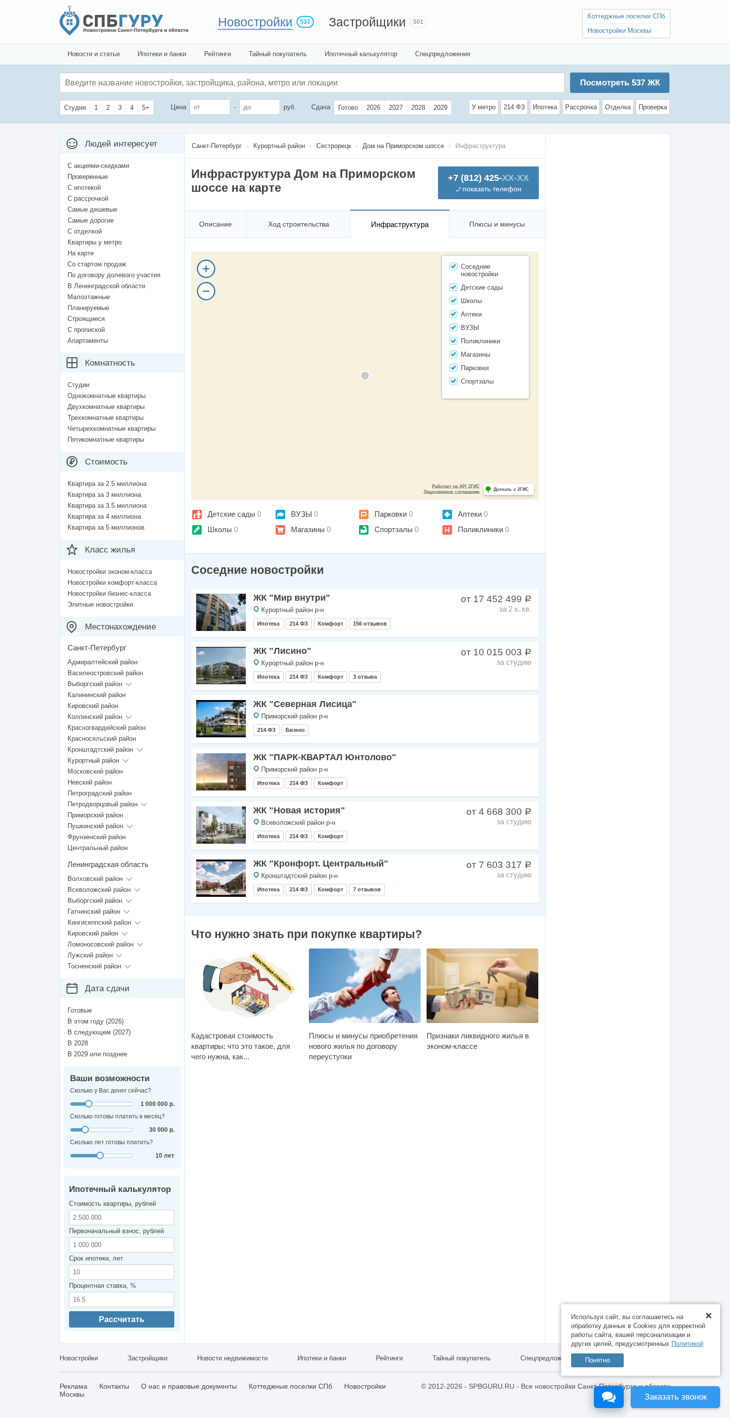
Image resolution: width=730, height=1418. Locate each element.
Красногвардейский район (107, 727)
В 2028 (78, 1043)
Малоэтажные (89, 297)
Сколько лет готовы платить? (111, 1142)
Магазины (308, 529)
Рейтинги (217, 54)
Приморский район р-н (294, 716)
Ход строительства (298, 224)
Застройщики (367, 22)
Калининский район (97, 695)
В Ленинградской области (106, 286)
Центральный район (98, 848)
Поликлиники (480, 529)
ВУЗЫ (301, 514)
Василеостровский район (105, 673)
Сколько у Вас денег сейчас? (110, 1090)
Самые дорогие (91, 220)
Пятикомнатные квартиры (106, 439)
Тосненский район (94, 966)
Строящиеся (86, 318)
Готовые (80, 1010)
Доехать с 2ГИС (511, 489)
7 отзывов (367, 889)
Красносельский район (102, 738)
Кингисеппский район (99, 922)
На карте (81, 253)
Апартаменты (88, 340)
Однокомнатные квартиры (107, 395)
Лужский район (90, 955)
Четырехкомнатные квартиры (111, 428)
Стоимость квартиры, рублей (112, 1203)
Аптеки (470, 514)
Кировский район (93, 705)
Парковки (390, 514)
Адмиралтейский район (103, 662)
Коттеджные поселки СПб (626, 16)
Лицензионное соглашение (452, 491)
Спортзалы (393, 529)
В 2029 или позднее (97, 1054)
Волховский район (95, 878)
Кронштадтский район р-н (299, 875)
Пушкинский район (95, 826)
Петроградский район (100, 793)
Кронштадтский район (100, 749)
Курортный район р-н (292, 610)
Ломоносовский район (101, 944)
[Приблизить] (206, 269)
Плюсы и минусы (497, 224)
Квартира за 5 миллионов (106, 527)
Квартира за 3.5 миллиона (107, 505)
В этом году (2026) (96, 1021)
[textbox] (214, 83)
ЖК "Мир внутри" (291, 598)
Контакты (114, 1386)
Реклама (73, 1386)
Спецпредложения (442, 54)
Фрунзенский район (97, 837)
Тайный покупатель (278, 54)
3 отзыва (365, 677)
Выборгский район (95, 684)
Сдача (320, 107)
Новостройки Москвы (619, 30)
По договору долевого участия (114, 275)
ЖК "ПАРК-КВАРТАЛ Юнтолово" (324, 757)
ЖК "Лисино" (282, 651)
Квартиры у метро (95, 242)
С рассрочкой (88, 198)
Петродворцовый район (103, 804)
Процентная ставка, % (102, 1285)
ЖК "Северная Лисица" (305, 704)
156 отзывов (370, 624)
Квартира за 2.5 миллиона (107, 483)
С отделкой (85, 231)
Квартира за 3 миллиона (104, 494)
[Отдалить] (206, 291)
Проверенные (88, 176)
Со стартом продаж (97, 264)
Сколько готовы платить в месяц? (117, 1116)
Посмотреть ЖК (620, 82)
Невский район (90, 782)
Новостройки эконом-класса (110, 571)
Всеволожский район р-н (298, 822)
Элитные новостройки (100, 604)
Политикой (687, 1343)
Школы (220, 529)
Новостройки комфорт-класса (112, 582)
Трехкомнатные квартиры (106, 417)
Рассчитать (122, 1319)
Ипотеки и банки (162, 54)
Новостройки (255, 22)
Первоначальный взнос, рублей (116, 1231)
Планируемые (88, 308)
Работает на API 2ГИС (456, 486)
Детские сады (231, 514)
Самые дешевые (92, 209)
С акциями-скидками (98, 165)
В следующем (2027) (99, 1032)
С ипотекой (84, 187)
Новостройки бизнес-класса (109, 593)
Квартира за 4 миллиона (104, 516)
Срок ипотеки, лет (96, 1258)
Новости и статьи (94, 54)
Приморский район (95, 815)
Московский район (95, 771)
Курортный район (93, 760)
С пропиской (86, 329)
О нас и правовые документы (189, 1386)
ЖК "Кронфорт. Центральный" (320, 863)
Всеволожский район (99, 889)
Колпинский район (95, 716)
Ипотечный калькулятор (361, 54)
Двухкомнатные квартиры (106, 406)
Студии (78, 385)
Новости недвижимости (232, 1358)
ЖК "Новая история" (299, 810)
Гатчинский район (94, 911)
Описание (215, 224)
